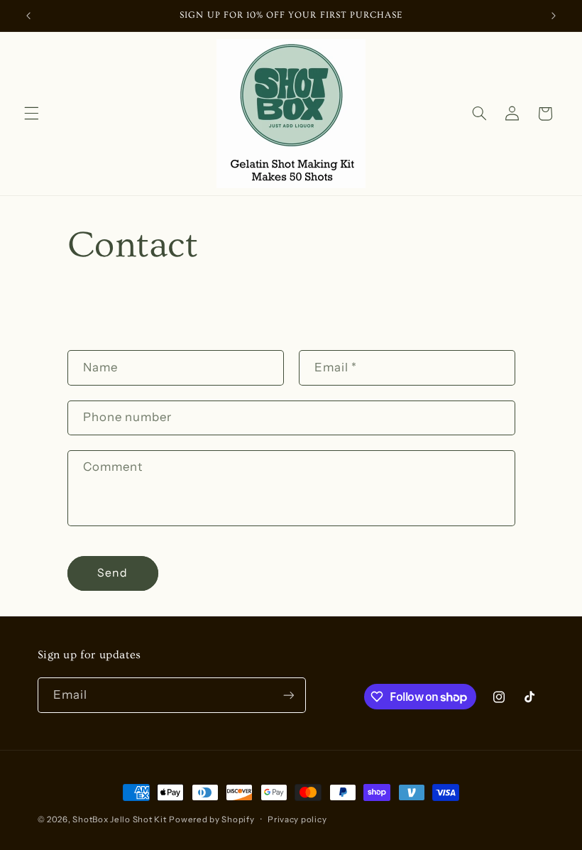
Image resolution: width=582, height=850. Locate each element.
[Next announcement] (553, 15)
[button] (31, 113)
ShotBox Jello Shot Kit (119, 819)
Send (112, 572)
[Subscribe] (288, 694)
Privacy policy (297, 819)
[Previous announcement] (28, 15)
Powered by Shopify (211, 819)
